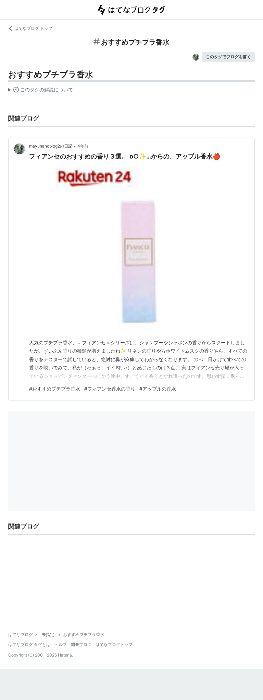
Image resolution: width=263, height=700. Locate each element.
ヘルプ (60, 644)
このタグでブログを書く (228, 56)
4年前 (82, 146)
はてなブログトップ (114, 644)
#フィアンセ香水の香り (109, 389)
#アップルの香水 (157, 389)
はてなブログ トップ (33, 28)
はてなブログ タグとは (29, 644)
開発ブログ (81, 644)
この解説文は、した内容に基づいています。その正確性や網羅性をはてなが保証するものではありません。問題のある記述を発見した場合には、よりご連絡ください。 (40, 91)
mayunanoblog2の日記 (50, 146)
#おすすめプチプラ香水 (54, 389)
